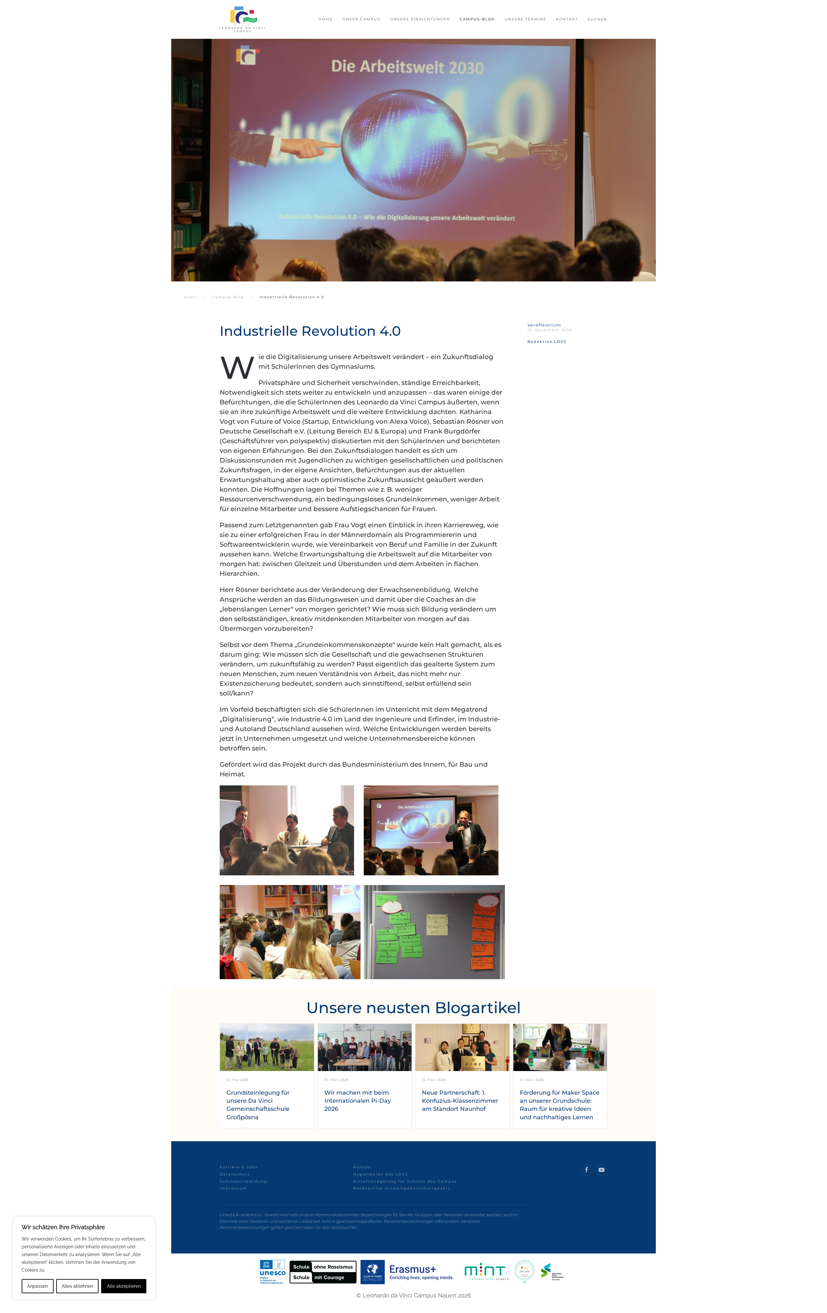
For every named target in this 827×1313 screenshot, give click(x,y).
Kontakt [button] (567, 19)
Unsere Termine (525, 19)
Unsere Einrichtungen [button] (420, 19)
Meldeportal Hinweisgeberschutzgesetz (402, 1188)
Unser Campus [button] (361, 19)
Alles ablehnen (77, 1286)
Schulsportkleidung (243, 1181)
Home (326, 19)
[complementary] (84, 1258)
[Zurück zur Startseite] (242, 19)
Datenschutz (235, 1174)
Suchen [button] (597, 19)
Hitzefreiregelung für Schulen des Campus (405, 1181)
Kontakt (362, 1167)
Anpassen (37, 1286)
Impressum (233, 1188)
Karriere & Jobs (239, 1167)
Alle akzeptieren (124, 1286)
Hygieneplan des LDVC (380, 1174)
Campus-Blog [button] (477, 19)
